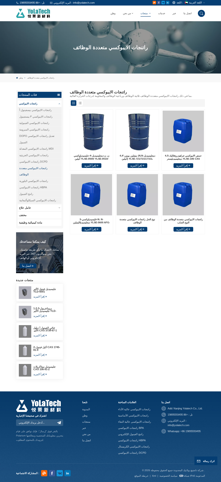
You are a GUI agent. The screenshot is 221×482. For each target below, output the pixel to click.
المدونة (86, 409)
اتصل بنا (188, 13)
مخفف (23, 215)
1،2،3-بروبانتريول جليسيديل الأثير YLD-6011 (44, 309)
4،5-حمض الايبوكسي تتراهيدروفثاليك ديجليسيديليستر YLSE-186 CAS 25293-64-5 (183, 157)
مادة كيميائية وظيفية (30, 222)
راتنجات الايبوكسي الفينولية (34, 122)
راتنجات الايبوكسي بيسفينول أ (35, 110)
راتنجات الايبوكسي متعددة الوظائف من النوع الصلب (183, 221)
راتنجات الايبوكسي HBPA (33, 187)
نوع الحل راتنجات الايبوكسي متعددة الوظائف (137, 221)
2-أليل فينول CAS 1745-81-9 (46, 348)
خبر (174, 13)
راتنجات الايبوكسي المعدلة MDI (36, 148)
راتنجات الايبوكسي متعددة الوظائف (33, 171)
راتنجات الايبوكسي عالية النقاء (134, 421)
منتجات (144, 13)
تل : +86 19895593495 (32, 2)
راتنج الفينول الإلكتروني (130, 434)
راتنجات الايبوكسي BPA (131, 427)
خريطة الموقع (141, 475)
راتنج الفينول (26, 193)
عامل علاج (25, 207)
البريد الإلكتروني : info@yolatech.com (74, 2)
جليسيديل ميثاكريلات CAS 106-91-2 (44, 368)
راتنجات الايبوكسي (28, 103)
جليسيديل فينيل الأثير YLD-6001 (44, 290)
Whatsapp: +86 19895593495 (184, 431)
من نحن (127, 13)
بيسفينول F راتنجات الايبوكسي (35, 116)
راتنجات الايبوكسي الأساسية (133, 415)
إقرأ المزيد (39, 296)
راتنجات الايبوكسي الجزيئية (34, 155)
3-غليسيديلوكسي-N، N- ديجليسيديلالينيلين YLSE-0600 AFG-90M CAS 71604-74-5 (91, 221)
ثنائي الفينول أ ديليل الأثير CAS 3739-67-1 (45, 329)
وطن (113, 13)
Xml (154, 475)
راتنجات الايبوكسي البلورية (33, 180)
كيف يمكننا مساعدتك (33, 241)
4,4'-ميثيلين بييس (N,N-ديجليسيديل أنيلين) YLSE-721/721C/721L (137, 157)
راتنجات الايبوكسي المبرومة (34, 129)
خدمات (161, 13)
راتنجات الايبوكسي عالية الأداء (134, 409)
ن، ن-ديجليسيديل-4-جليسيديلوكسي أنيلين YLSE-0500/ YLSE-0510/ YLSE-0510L (91, 157)
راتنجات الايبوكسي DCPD (33, 161)
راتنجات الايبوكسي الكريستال (134, 446)
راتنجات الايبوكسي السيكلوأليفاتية (37, 200)
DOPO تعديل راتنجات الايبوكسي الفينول (36, 139)
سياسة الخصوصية (168, 475)
